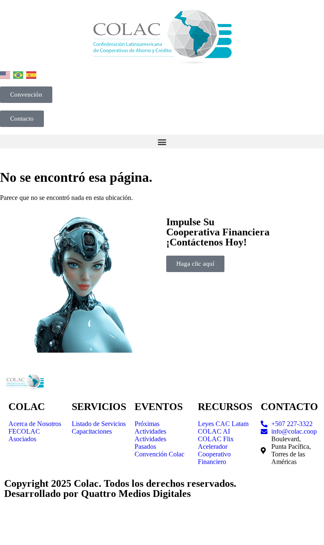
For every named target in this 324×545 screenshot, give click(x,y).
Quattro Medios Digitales (136, 493)
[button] (162, 141)
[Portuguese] (18, 74)
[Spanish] (31, 74)
